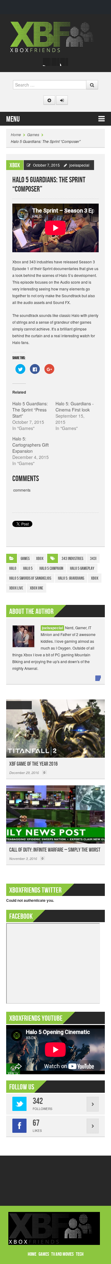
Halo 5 (28, 568)
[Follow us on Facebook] (47, 62)
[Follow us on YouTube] (64, 62)
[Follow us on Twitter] (55, 62)
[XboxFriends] (55, 36)
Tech (80, 1254)
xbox (94, 578)
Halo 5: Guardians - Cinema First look (75, 406)
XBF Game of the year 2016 (33, 764)
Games (33, 134)
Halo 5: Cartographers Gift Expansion (30, 445)
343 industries (72, 558)
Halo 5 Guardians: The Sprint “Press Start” (30, 409)
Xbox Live (16, 588)
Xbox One (36, 588)
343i (93, 558)
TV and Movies (62, 1254)
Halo (12, 568)
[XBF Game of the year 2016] (55, 728)
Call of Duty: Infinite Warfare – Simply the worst (54, 850)
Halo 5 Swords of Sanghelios (30, 578)
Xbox (15, 165)
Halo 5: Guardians (71, 578)
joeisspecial (79, 165)
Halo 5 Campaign (51, 568)
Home (16, 134)
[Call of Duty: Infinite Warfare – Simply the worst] (55, 814)
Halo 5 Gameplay (82, 568)
